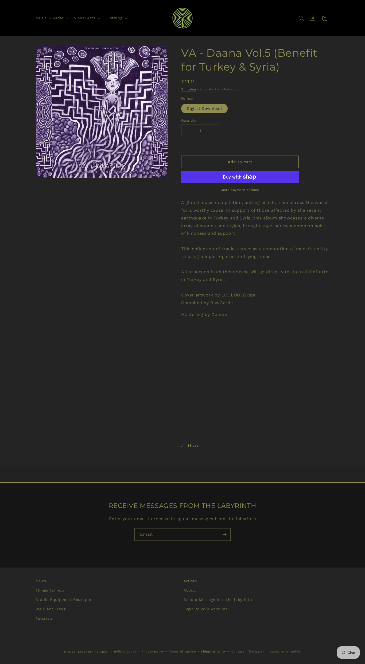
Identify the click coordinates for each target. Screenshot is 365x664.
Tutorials (44, 618)
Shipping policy (213, 651)
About (189, 590)
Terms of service (182, 651)
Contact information (248, 651)
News (41, 581)
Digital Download (204, 108)
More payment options (240, 190)
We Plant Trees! (51, 609)
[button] (51, 18)
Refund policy (125, 651)
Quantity (188, 120)
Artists (190, 581)
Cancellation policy (285, 651)
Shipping (188, 89)
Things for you (50, 590)
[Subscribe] (224, 534)
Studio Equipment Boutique (63, 599)
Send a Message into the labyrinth (218, 599)
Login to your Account (205, 609)
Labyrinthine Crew (93, 652)
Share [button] (193, 445)
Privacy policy (153, 651)
